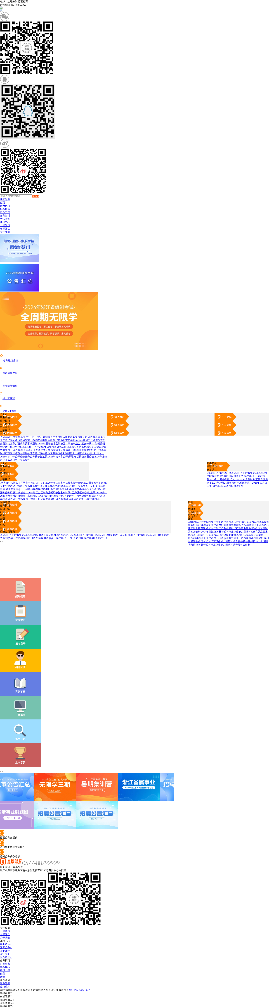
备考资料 (5, 215)
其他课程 (5, 950)
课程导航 (5, 199)
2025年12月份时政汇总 (110, 535)
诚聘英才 (5, 986)
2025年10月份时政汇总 (247, 479)
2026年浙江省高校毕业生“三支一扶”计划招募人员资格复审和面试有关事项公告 (43, 437)
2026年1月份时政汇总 (231, 476)
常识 (2, 522)
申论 (190, 505)
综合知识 (193, 515)
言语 (2, 518)
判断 (2, 525)
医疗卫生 (5, 433)
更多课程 (212, 469)
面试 (190, 518)
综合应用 (193, 512)
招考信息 (5, 205)
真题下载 (5, 212)
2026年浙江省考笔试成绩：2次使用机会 (77, 499)
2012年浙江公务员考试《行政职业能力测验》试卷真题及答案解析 (227, 538)
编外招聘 (5, 420)
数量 (2, 515)
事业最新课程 (9, 385)
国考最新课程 (9, 373)
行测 (190, 502)
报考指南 (5, 209)
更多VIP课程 (9, 411)
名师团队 (5, 228)
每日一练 (5, 508)
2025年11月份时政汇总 (222, 479)
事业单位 (5, 417)
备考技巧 (5, 505)
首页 (2, 202)
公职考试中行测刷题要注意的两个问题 (209, 522)
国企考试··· (6, 957)
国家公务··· (6, 947)
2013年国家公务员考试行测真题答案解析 (218, 525)
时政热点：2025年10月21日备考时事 (22, 538)
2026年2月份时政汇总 (61, 535)
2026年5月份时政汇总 (219, 473)
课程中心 (5, 222)
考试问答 (5, 219)
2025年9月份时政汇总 (231, 486)
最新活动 (212, 466)
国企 (2, 469)
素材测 (192, 508)
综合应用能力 (7, 531)
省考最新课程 (10, 360)
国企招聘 (5, 424)
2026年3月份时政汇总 (243, 473)
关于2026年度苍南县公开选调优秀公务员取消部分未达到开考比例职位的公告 (50, 450)
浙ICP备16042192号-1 (81, 990)
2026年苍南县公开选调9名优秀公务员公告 (70, 456)
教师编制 (5, 427)
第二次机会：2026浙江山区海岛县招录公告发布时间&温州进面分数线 (51, 492)
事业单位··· (6, 944)
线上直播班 (8, 398)
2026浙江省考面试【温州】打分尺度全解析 (31, 499)
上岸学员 (5, 225)
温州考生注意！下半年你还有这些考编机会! (29, 489)
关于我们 (5, 232)
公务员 (3, 414)
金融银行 (5, 430)
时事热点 (212, 463)
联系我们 (5, 983)
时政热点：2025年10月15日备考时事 (63, 538)
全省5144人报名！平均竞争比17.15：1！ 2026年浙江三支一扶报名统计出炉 (41, 482)
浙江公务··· (6, 954)
